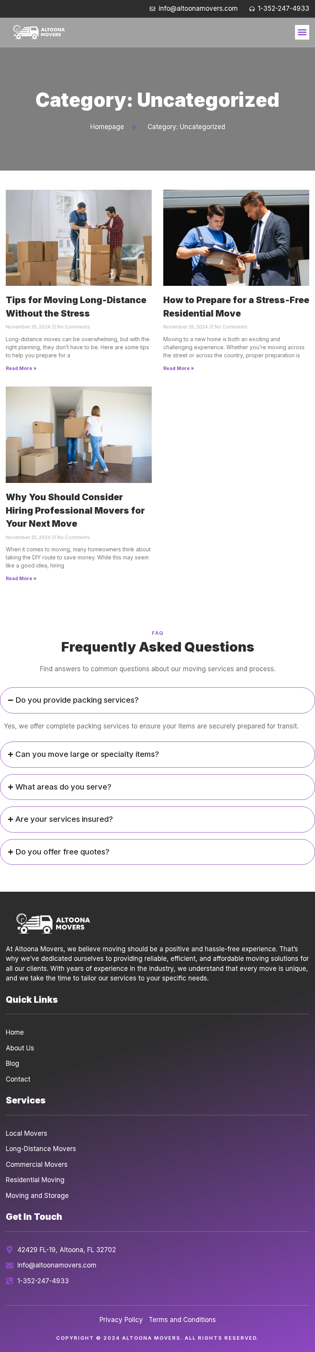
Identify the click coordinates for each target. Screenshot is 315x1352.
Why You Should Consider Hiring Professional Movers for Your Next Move (75, 510)
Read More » (21, 368)
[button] (302, 32)
